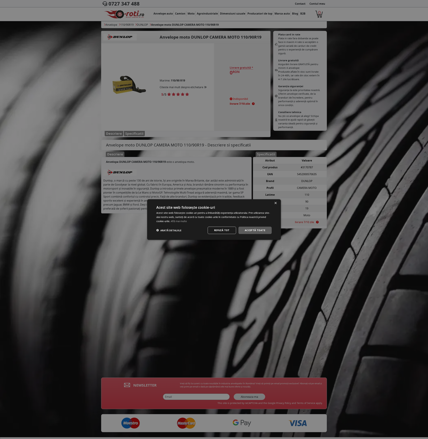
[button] (168, 230)
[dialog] (214, 219)
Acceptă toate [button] (255, 230)
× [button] (275, 203)
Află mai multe (179, 221)
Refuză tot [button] (222, 230)
